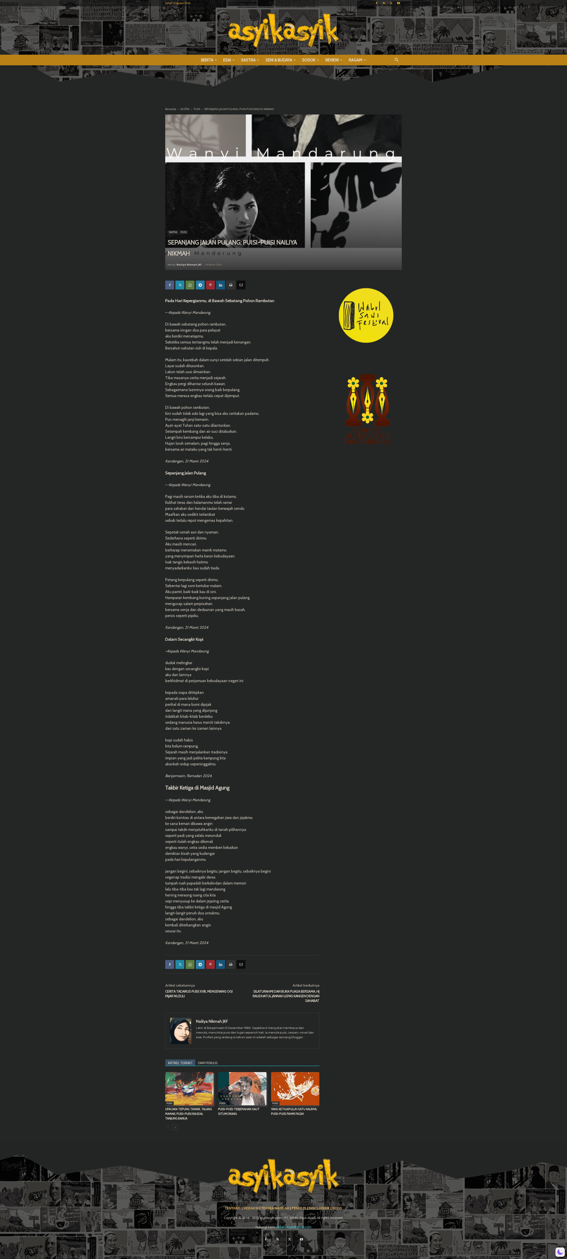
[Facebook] (376, 3)
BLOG (337, 1208)
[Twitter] (391, 3)
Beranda (170, 109)
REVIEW (332, 60)
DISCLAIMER (319, 1208)
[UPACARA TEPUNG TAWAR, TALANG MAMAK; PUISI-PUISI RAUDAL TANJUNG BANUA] (189, 1088)
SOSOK (308, 60)
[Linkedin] (220, 285)
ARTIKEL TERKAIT (180, 1063)
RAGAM (355, 60)
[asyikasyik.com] (283, 30)
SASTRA (248, 60)
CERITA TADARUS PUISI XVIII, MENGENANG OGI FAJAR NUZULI (199, 993)
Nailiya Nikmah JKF (189, 264)
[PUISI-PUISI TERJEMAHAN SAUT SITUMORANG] (242, 1088)
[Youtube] (398, 3)
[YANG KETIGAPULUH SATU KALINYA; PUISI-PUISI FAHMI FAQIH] (295, 1088)
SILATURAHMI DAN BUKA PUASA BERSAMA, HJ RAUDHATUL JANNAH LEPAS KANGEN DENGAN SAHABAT (286, 996)
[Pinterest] (210, 285)
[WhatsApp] (190, 285)
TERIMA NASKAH (275, 1208)
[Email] (241, 285)
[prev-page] (168, 1127)
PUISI (197, 109)
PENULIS (299, 1208)
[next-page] (175, 1127)
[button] (396, 60)
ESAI (227, 60)
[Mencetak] (230, 285)
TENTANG (233, 1208)
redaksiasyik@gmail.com (293, 1227)
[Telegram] (200, 285)
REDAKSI (250, 1208)
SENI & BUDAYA (279, 60)
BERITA (207, 60)
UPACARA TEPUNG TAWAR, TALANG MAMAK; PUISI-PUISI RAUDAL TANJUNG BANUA (188, 1113)
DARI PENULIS (207, 1063)
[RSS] (384, 3)
